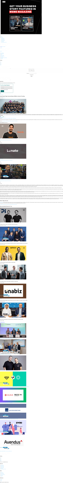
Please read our (4, 89)
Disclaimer (2, 475)
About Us (2, 472)
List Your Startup (3, 46)
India (0, 138)
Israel (0, 222)
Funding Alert (1, 204)
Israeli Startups (4, 204)
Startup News (2, 38)
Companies (2, 41)
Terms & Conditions (3, 474)
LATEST (1, 36)
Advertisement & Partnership (4, 57)
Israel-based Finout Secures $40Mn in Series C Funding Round (9, 118)
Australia (1, 260)
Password (28, 73)
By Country (2, 37)
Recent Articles (1, 94)
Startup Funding (15, 204)
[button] (31, 69)
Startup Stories (2, 466)
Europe (1, 479)
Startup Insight (3, 40)
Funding (1, 298)
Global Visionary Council (3, 42)
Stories (1, 54)
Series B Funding (11, 204)
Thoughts (2, 58)
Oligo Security (1, 202)
